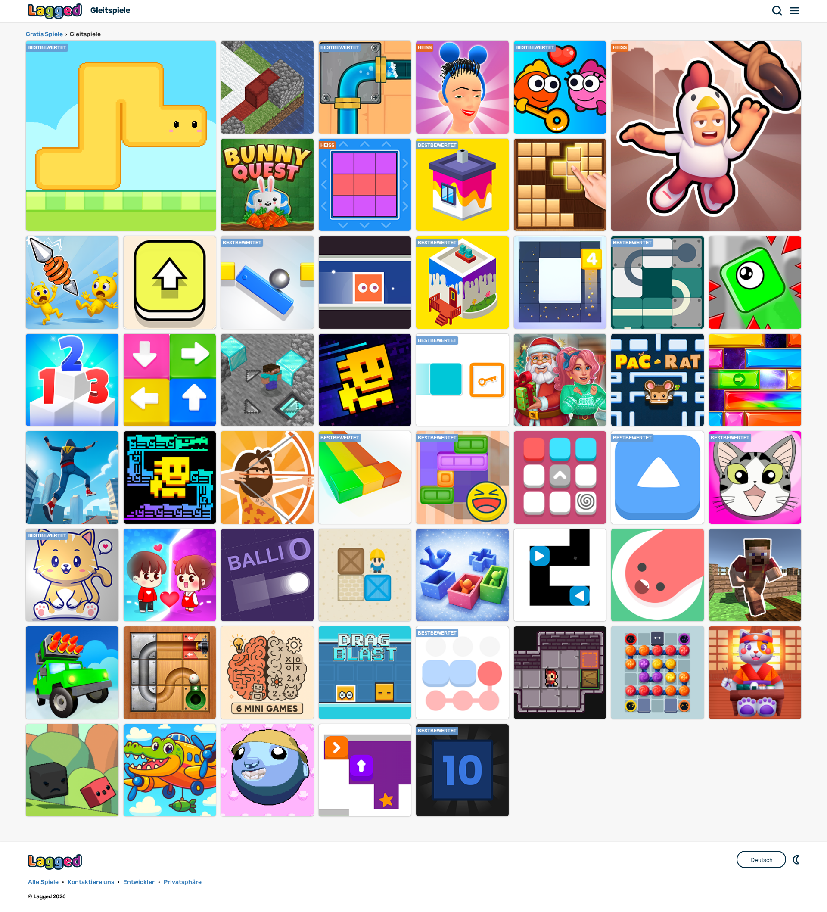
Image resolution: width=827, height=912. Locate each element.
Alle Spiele (43, 882)
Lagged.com (56, 862)
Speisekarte (794, 11)
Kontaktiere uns (91, 882)
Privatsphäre (183, 882)
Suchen (777, 11)
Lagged (56, 11)
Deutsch (761, 859)
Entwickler (139, 882)
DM (796, 859)
